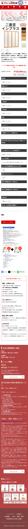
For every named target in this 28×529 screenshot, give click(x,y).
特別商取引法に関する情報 (14, 519)
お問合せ (19, 514)
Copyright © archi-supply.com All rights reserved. (14, 525)
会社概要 (6, 516)
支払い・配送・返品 (18, 516)
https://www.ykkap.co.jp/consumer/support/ (12, 295)
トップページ (10, 514)
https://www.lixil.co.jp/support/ (9, 302)
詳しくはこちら (14, 377)
